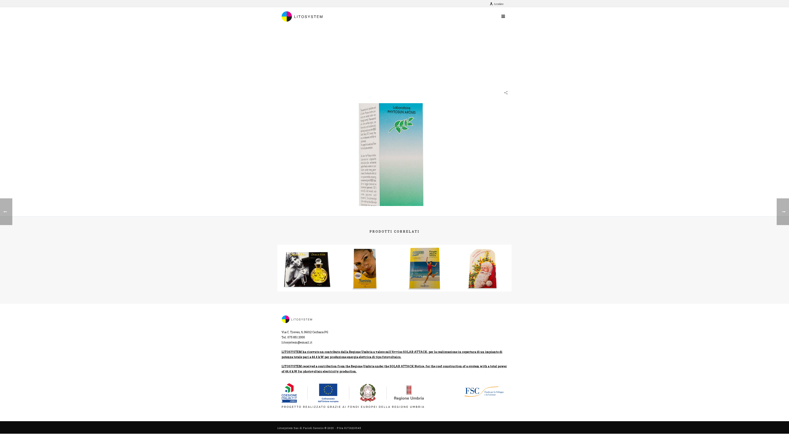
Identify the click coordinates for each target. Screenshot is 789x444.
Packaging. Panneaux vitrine (307, 276)
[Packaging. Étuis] (394, 154)
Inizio (445, 62)
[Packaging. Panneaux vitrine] (306, 260)
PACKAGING (470, 62)
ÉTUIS (456, 62)
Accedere (498, 4)
